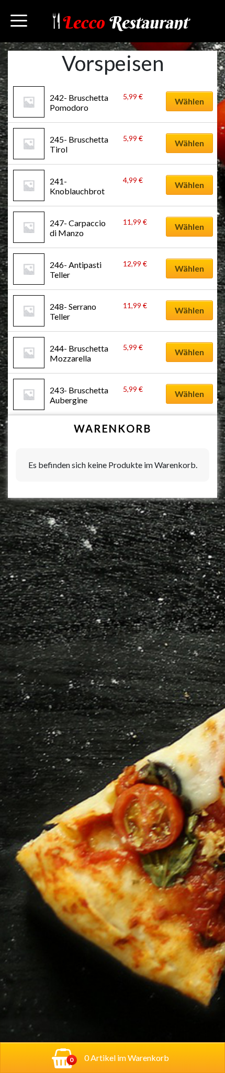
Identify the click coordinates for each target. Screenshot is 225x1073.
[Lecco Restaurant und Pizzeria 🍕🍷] (121, 21)
